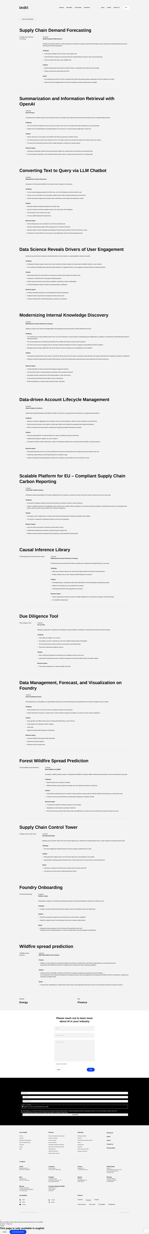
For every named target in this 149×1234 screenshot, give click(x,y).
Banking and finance (82, 1136)
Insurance (21, 1138)
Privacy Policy (121, 1111)
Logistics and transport (82, 1151)
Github (23, 1202)
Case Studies (78, 7)
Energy (23, 1002)
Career (109, 7)
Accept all (2, 1224)
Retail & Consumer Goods (83, 1149)
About (102, 7)
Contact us (116, 7)
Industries (69, 7)
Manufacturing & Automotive (25, 1140)
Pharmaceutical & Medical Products (85, 1140)
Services (61, 7)
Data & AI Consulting (53, 1138)
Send (90, 1069)
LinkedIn (53, 1199)
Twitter (23, 1199)
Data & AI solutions (52, 1140)
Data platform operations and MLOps (56, 1144)
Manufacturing (81, 1144)
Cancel (5, 1232)
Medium (53, 1202)
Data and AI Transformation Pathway (56, 1146)
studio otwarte (127, 1212)
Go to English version (18, 1232)
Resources (87, 7)
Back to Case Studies (27, 19)
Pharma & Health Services (24, 1142)
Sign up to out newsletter (61, 1064)
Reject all (9, 1224)
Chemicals (21, 1144)
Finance (82, 1002)
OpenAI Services (52, 1149)
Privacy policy (111, 1148)
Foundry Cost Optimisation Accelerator (57, 1136)
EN (125, 7)
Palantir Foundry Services (54, 1153)
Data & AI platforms (52, 1142)
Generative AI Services (53, 1151)
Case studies (23, 1132)
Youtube (24, 1204)
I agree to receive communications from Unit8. (36, 1106)
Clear (58, 1069)
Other (20, 1149)
